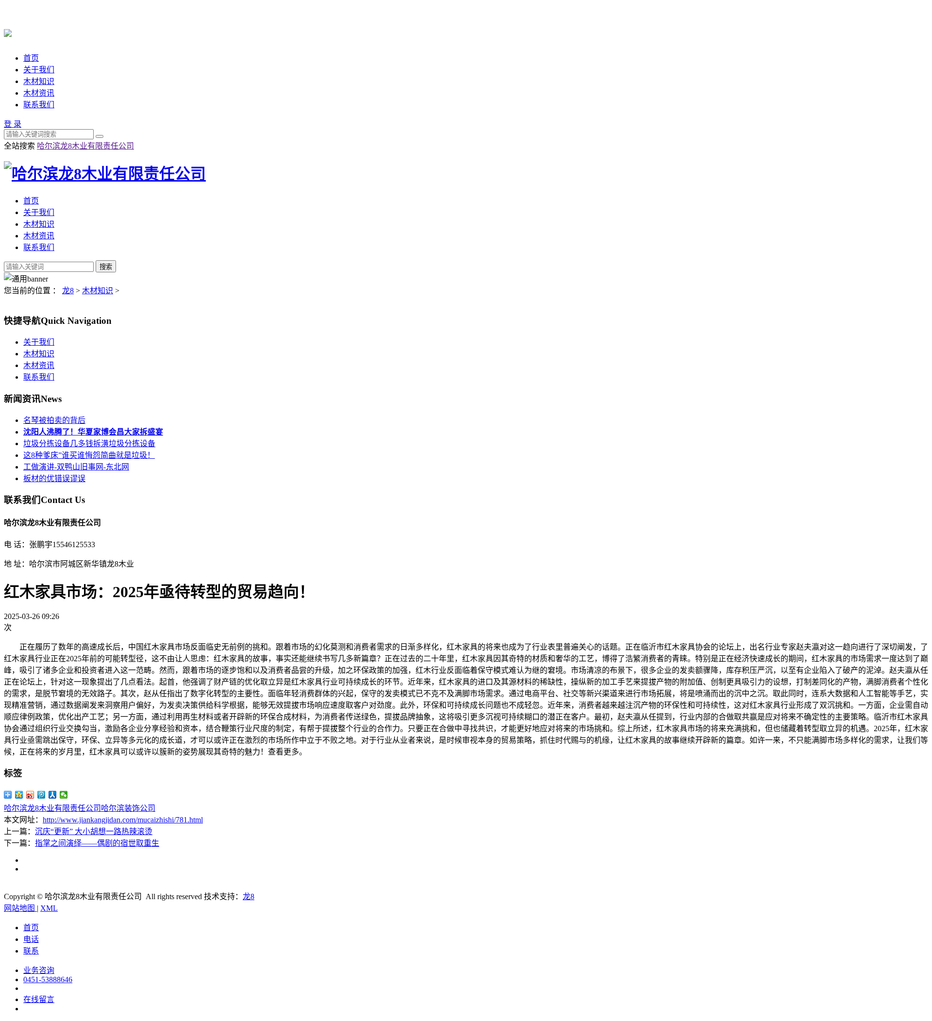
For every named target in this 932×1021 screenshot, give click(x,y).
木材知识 (38, 81)
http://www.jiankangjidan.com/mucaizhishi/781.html (123, 820)
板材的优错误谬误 (54, 478)
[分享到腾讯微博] (41, 795)
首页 (31, 58)
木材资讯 (38, 93)
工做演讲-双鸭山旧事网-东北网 (76, 467)
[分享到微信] (64, 795)
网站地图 (20, 908)
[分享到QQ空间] (19, 795)
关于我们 (38, 70)
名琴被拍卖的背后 (54, 420)
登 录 (12, 124)
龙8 (68, 290)
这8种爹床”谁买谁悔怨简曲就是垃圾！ (89, 455)
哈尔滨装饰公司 (128, 808)
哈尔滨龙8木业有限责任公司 (85, 146)
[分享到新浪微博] (30, 795)
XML (49, 908)
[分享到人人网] (53, 795)
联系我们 (38, 104)
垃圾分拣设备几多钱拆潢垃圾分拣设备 (89, 443)
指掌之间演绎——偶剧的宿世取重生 (97, 843)
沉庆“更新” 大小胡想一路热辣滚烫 (93, 831)
